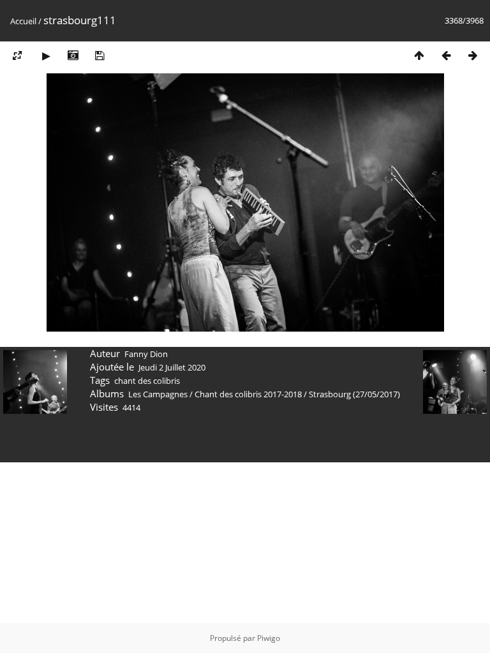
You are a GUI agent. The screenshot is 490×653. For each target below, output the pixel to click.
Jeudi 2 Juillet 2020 (171, 367)
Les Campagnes (158, 394)
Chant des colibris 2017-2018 (248, 394)
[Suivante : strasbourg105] (472, 55)
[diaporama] (46, 55)
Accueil (23, 21)
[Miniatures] (419, 55)
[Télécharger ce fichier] (99, 55)
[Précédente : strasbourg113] (446, 55)
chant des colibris (147, 380)
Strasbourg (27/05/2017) (354, 394)
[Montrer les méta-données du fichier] (72, 55)
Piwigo (268, 638)
